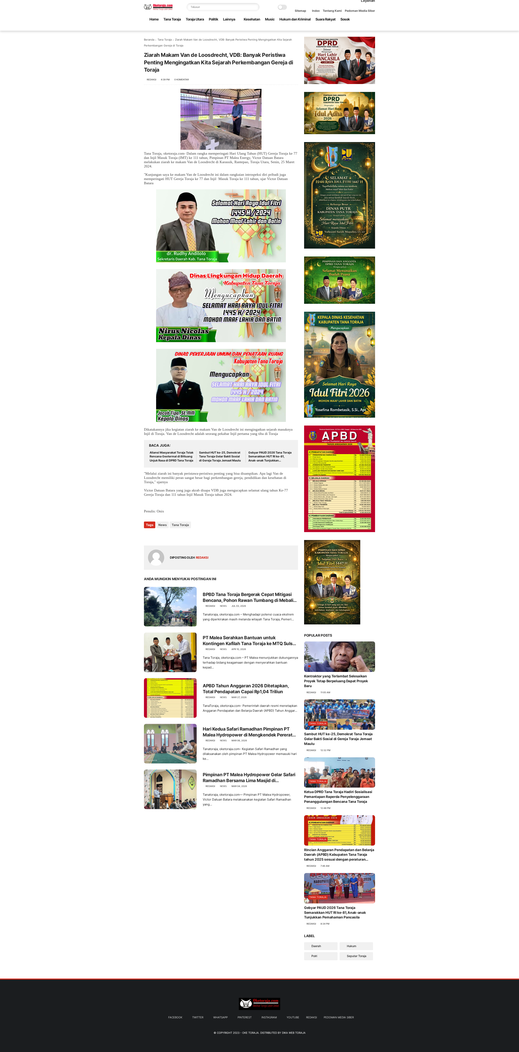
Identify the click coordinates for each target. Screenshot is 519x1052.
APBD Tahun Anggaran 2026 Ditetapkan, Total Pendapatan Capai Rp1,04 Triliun (246, 688)
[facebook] (340, 28)
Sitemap (300, 10)
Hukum (351, 946)
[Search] (255, 7)
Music (270, 19)
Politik (213, 19)
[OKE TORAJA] (158, 9)
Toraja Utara (195, 19)
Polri (314, 956)
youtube (293, 1017)
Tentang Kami (332, 10)
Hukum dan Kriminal (295, 19)
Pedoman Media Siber (360, 10)
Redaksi (311, 1017)
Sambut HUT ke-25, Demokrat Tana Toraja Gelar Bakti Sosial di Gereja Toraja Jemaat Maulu (220, 456)
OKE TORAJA (250, 1032)
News (162, 525)
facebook (175, 1017)
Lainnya (229, 19)
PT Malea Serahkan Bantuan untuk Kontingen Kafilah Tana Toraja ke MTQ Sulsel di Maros (249, 640)
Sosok (345, 19)
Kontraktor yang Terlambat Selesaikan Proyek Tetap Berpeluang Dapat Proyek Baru (336, 681)
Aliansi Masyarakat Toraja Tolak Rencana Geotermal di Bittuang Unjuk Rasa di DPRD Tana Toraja (171, 456)
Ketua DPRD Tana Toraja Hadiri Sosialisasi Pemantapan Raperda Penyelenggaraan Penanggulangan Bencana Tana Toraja (338, 797)
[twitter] (347, 28)
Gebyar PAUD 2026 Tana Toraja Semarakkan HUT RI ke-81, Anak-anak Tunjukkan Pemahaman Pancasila (270, 456)
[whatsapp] (353, 28)
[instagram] (366, 28)
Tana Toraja (172, 19)
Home (154, 19)
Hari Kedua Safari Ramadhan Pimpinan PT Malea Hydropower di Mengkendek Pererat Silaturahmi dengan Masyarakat (247, 732)
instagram (269, 1017)
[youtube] (373, 28)
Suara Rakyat (325, 19)
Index (316, 10)
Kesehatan (252, 19)
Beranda (149, 39)
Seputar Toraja (356, 956)
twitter (197, 1017)
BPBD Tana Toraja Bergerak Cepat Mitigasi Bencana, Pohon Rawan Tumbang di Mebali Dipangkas (248, 597)
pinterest (245, 1017)
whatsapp (220, 1017)
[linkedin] (179, 535)
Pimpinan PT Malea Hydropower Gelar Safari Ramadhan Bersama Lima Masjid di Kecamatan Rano (249, 777)
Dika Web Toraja (294, 1032)
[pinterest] (360, 28)
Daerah (316, 946)
